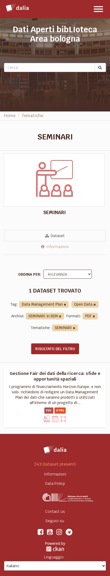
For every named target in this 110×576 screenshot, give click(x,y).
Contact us (55, 511)
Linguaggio (54, 557)
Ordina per (29, 274)
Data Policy (55, 483)
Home (9, 115)
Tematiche (32, 115)
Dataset (57, 236)
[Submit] (100, 67)
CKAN (55, 549)
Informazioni (57, 246)
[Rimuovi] (65, 304)
